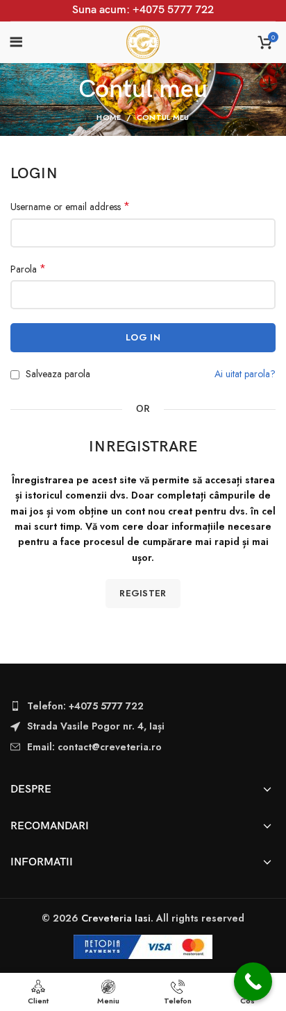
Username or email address (70, 206)
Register (142, 593)
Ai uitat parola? (245, 374)
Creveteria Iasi (116, 918)
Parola (28, 269)
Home (108, 117)
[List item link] (143, 706)
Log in (143, 337)
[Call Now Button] (253, 981)
